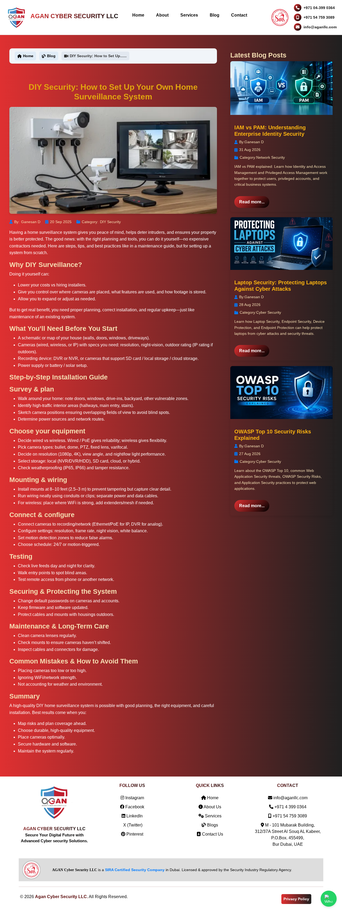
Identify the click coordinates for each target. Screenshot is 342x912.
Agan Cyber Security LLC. (61, 896)
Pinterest (134, 834)
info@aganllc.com (320, 27)
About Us (212, 807)
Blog (214, 15)
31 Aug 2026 (250, 150)
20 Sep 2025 (61, 222)
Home (138, 15)
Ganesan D (30, 222)
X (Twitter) (132, 825)
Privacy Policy (296, 899)
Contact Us (212, 834)
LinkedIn (134, 816)
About (162, 15)
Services (189, 15)
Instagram (134, 797)
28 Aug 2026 (250, 304)
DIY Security (110, 222)
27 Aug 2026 (250, 454)
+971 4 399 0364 (290, 807)
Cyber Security (268, 312)
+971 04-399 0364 (319, 8)
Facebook (134, 807)
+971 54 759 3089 (319, 17)
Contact (239, 15)
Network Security (270, 157)
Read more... (252, 202)
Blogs (212, 825)
